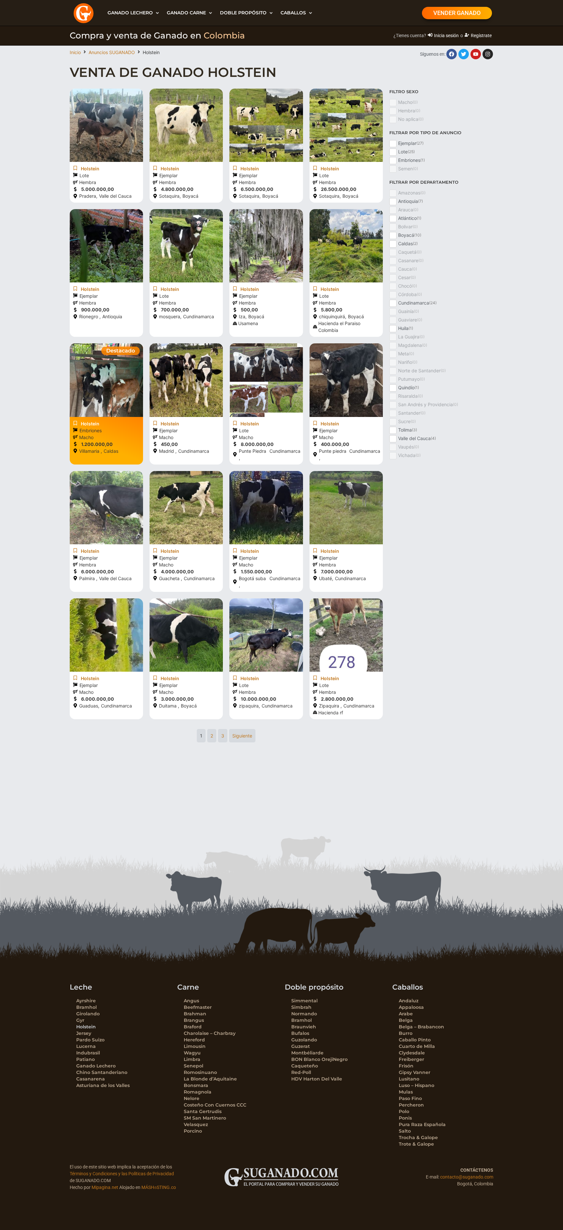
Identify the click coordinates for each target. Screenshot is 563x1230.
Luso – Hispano (416, 1085)
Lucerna (86, 1046)
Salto (405, 1131)
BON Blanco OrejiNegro (319, 1059)
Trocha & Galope (418, 1137)
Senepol (193, 1066)
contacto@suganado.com (466, 1177)
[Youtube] (475, 54)
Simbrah (301, 1007)
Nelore (191, 1098)
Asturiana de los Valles (103, 1085)
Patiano (85, 1059)
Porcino (193, 1131)
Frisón (406, 1066)
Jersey (83, 1033)
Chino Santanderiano (101, 1072)
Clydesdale (412, 1053)
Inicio (75, 52)
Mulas (406, 1092)
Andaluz (408, 1001)
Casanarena (90, 1079)
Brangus (194, 1020)
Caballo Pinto (415, 1040)
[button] (134, 13)
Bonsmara (196, 1085)
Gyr (80, 1020)
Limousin (195, 1046)
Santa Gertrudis (203, 1111)
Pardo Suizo (90, 1040)
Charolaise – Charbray (210, 1033)
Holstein (86, 1027)
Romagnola (197, 1092)
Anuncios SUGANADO (112, 52)
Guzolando (304, 1040)
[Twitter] (463, 54)
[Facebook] (451, 54)
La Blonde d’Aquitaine (210, 1079)
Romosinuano (200, 1072)
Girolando (88, 1014)
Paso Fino (410, 1098)
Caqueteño (304, 1066)
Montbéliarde (307, 1053)
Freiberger (411, 1059)
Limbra (192, 1059)
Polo (404, 1111)
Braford (193, 1027)
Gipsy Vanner (414, 1072)
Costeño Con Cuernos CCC (215, 1105)
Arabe (406, 1014)
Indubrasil (88, 1053)
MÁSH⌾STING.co (158, 1187)
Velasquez (196, 1124)
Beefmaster (198, 1007)
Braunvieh (303, 1027)
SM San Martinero (205, 1118)
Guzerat (300, 1046)
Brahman (195, 1014)
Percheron (411, 1105)
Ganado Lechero (96, 1066)
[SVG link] (281, 1177)
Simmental (304, 1001)
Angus (191, 1001)
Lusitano (409, 1079)
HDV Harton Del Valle (316, 1079)
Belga (406, 1020)
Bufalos (300, 1033)
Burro (405, 1033)
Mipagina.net (105, 1187)
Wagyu (192, 1053)
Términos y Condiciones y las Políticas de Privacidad (122, 1173)
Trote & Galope (416, 1144)
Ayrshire (86, 1001)
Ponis (405, 1118)
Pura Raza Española (422, 1124)
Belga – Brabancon (421, 1027)
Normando (304, 1014)
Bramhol (86, 1007)
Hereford (194, 1040)
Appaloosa (411, 1007)
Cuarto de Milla (417, 1046)
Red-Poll (301, 1072)
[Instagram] (488, 54)
